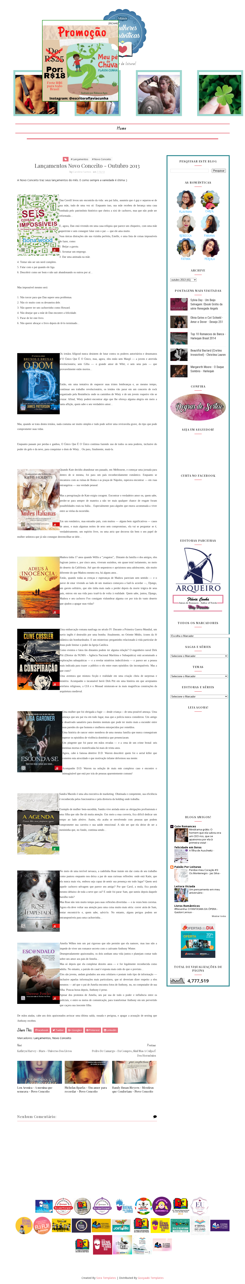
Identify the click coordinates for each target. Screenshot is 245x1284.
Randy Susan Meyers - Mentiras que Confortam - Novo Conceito (133, 1089)
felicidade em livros (188, 847)
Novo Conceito (61, 1038)
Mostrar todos (219, 916)
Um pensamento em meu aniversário (204, 891)
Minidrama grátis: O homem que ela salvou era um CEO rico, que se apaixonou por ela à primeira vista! (205, 836)
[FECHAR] (113, 23)
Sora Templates (106, 1278)
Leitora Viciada (184, 886)
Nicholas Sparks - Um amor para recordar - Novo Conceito (86, 1089)
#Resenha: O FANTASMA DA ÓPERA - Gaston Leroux (196, 910)
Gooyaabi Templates (151, 1278)
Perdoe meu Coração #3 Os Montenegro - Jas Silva (204, 871)
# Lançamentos (79, 159)
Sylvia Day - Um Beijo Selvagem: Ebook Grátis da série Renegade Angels (206, 304)
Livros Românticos (187, 906)
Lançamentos (42, 1038)
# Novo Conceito (101, 159)
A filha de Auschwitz (201, 850)
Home (121, 128)
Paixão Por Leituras (187, 867)
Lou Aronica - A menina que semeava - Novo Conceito (34, 1089)
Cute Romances (185, 826)
